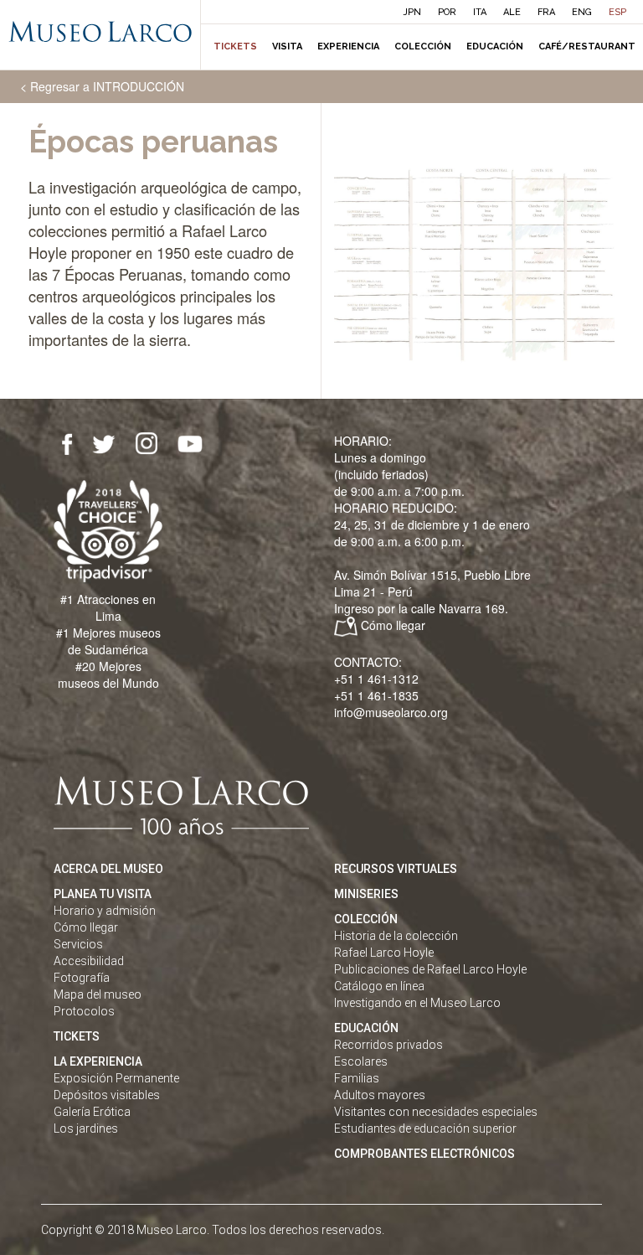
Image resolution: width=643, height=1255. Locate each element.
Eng (582, 12)
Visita (287, 46)
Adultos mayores (379, 1095)
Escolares (361, 1061)
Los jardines (86, 1128)
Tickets (235, 46)
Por (447, 12)
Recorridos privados (388, 1044)
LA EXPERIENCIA (98, 1061)
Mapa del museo (97, 994)
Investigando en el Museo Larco (417, 1003)
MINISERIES (366, 894)
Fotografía (82, 977)
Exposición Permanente (116, 1078)
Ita (479, 12)
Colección (422, 46)
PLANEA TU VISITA (103, 894)
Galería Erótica (92, 1111)
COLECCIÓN (366, 919)
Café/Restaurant (586, 46)
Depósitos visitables (107, 1095)
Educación (494, 46)
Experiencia (348, 46)
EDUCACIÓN (366, 1028)
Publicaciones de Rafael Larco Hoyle (430, 969)
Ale (512, 12)
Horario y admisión (105, 910)
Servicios (78, 944)
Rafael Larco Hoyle (384, 952)
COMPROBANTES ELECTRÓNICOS (424, 1153)
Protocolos (84, 1011)
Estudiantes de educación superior (425, 1128)
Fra (546, 12)
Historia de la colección (396, 936)
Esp (617, 12)
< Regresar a (102, 86)
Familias (356, 1078)
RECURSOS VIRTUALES (395, 868)
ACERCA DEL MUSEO (108, 868)
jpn (412, 12)
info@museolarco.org (391, 712)
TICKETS (77, 1036)
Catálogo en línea (379, 986)
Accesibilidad (89, 961)
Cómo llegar (393, 625)
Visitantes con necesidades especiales (436, 1111)
